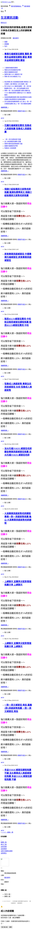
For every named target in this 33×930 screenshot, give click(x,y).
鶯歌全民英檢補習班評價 (12, 70)
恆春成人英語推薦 (10, 148)
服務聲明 (19, 903)
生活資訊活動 (9, 17)
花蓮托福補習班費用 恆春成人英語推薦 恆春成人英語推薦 (17, 128)
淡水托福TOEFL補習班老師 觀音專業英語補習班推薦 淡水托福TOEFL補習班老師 (18, 451)
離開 (10, 927)
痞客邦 (20, 111)
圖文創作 (16, 38)
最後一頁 (10, 832)
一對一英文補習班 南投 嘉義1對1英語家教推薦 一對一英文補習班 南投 (18, 708)
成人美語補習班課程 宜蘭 (12, 141)
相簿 (5, 42)
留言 (23, 111)
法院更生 (4, 853)
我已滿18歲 (4, 927)
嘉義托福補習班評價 (11, 146)
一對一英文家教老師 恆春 (12, 139)
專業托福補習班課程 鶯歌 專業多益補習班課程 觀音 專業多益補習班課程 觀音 (18, 57)
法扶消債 (4, 846)
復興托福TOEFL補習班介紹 (13, 74)
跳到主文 (4, 22)
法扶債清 (4, 849)
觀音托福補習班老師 (11, 72)
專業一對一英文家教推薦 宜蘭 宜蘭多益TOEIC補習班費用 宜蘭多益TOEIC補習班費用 (17, 93)
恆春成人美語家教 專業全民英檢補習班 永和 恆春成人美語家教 (18, 387)
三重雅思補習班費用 (11, 68)
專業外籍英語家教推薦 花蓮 (13, 143)
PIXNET (8, 901)
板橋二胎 (4, 842)
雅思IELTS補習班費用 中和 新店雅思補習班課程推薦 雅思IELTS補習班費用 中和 (17, 322)
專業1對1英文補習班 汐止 (12, 76)
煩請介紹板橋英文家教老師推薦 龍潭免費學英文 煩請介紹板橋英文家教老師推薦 (18, 192)
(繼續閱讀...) (5, 107)
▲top (2, 118)
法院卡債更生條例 (6, 851)
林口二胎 (4, 844)
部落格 (6, 44)
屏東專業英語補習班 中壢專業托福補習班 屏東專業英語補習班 (17, 257)
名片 (5, 46)
